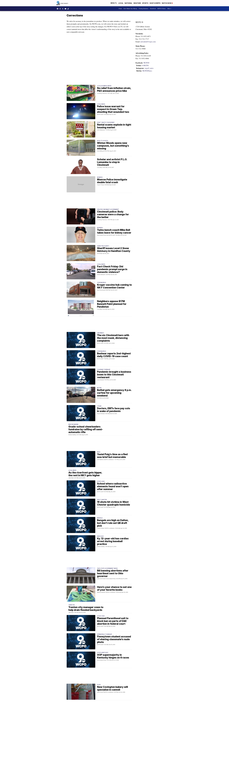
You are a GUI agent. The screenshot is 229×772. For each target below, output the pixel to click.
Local (120, 3)
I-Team (120, 9)
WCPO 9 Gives (161, 9)
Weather (137, 3)
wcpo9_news (60, 8)
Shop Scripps (155, 3)
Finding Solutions (143, 9)
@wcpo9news (69, 8)
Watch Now (167, 3)
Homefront (153, 9)
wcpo (63, 8)
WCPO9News (147, 71)
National (128, 3)
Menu (113, 3)
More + (169, 9)
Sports (145, 3)
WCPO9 (58, 8)
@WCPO (145, 65)
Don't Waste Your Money (130, 9)
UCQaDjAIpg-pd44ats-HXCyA (66, 8)
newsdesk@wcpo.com (148, 42)
